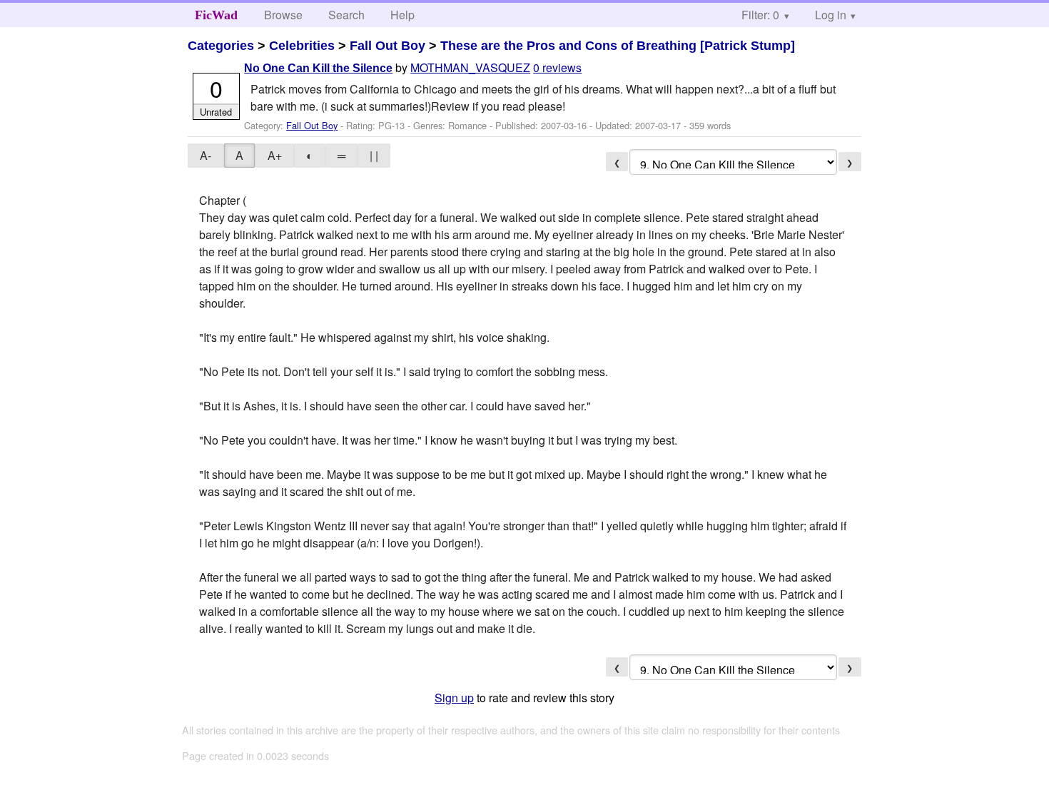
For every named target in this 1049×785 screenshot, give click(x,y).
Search (346, 14)
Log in (830, 14)
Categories (221, 46)
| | (374, 155)
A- (205, 155)
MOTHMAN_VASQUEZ (470, 67)
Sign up (454, 697)
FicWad (216, 15)
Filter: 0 (760, 14)
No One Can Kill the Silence (318, 68)
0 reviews (557, 67)
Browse (283, 14)
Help (402, 14)
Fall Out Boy (387, 46)
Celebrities (302, 46)
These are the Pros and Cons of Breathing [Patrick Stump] (617, 46)
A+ (275, 155)
